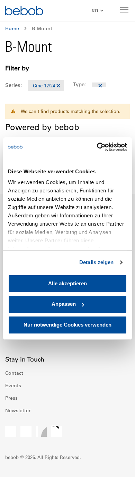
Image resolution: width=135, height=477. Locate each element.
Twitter (56, 431)
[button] (98, 10)
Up (116, 466)
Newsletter (17, 410)
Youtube (41, 431)
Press (11, 398)
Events (13, 385)
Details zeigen (96, 262)
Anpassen (64, 304)
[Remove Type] (99, 85)
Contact (14, 373)
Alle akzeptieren (67, 283)
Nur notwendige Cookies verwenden (67, 325)
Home (12, 28)
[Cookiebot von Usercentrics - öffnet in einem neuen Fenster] (97, 146)
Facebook (10, 431)
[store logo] (24, 11)
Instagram (26, 431)
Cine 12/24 (44, 85)
